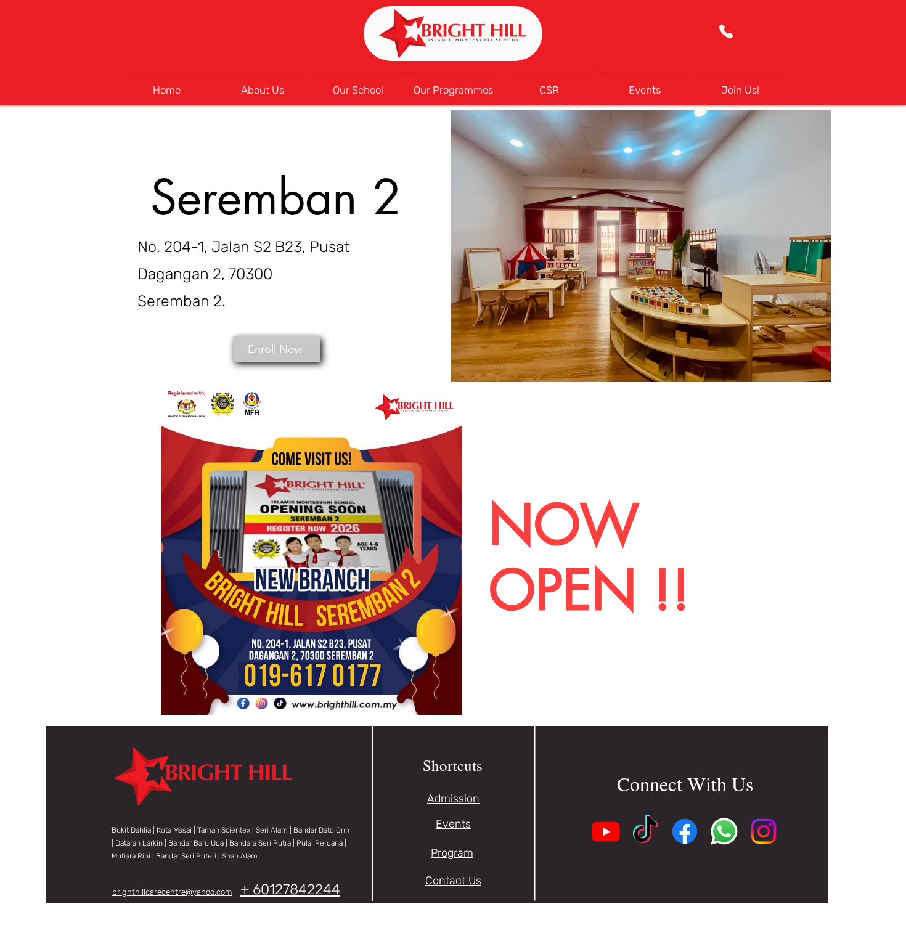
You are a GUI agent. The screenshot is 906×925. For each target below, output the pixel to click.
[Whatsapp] (724, 831)
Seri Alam (272, 830)
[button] (358, 85)
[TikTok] (645, 831)
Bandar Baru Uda (196, 843)
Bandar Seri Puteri (186, 856)
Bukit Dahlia (131, 830)
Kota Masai (174, 830)
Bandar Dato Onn (321, 830)
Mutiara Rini (131, 856)
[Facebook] (684, 831)
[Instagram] (763, 831)
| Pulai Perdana (319, 843)
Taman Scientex (223, 830)
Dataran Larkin (139, 843)
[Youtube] (605, 831)
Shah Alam (239, 856)
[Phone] (725, 31)
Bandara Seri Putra (261, 843)
